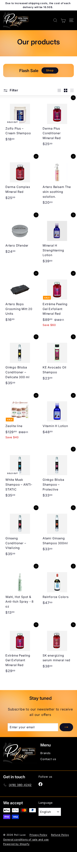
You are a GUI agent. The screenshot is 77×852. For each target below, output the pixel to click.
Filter (13, 90)
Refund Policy (60, 834)
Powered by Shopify (16, 843)
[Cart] (63, 20)
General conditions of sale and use (26, 839)
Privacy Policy (38, 834)
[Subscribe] (66, 727)
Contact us (48, 759)
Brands (45, 753)
